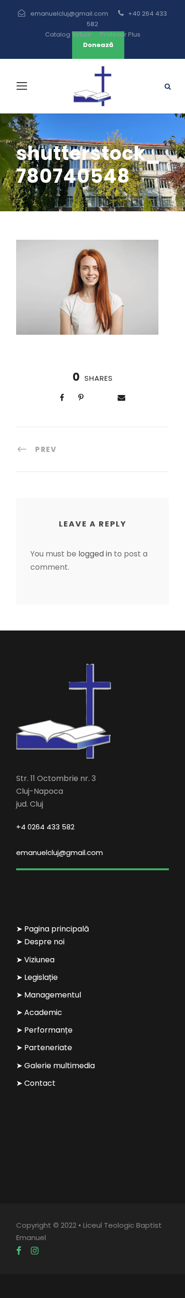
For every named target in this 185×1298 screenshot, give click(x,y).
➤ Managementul (48, 994)
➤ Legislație (37, 977)
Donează (98, 44)
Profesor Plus (120, 34)
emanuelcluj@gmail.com (59, 852)
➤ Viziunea (35, 959)
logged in (95, 553)
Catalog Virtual (68, 34)
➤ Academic (39, 1012)
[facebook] (18, 1251)
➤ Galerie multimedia (55, 1065)
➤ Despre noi (40, 941)
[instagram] (34, 1251)
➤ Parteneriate (44, 1047)
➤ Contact (36, 1083)
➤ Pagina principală (52, 928)
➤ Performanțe (44, 1030)
